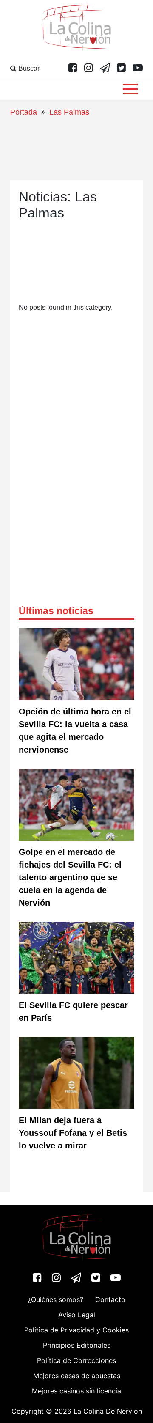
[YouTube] (138, 68)
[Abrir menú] (130, 89)
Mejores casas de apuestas (76, 1375)
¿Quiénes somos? (55, 1299)
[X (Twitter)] (121, 68)
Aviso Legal (76, 1314)
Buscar (28, 68)
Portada (23, 112)
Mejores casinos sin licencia (76, 1391)
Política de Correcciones (76, 1360)
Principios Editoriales (76, 1345)
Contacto (110, 1299)
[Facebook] (72, 68)
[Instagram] (88, 68)
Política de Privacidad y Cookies (76, 1330)
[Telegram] (105, 68)
